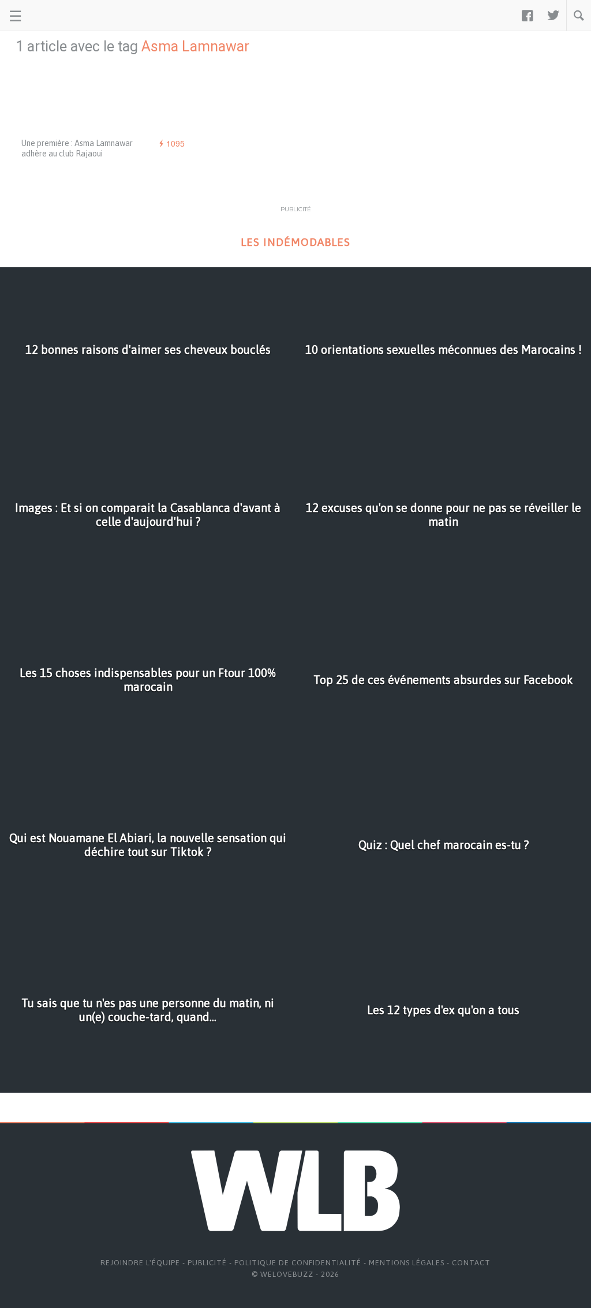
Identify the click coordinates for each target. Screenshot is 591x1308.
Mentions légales (406, 1262)
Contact (471, 1262)
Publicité (207, 1262)
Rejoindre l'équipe (140, 1262)
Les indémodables (295, 242)
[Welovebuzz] (53, 15)
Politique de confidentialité (297, 1262)
